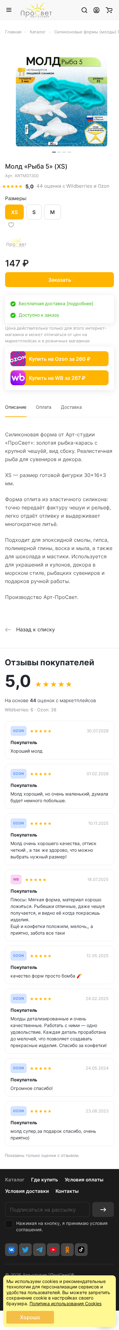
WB (16, 879)
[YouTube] (53, 1249)
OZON (18, 731)
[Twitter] (25, 1249)
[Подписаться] (103, 1209)
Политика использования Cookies (66, 1303)
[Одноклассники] (67, 1249)
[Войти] (96, 10)
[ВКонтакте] (11, 1249)
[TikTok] (81, 1249)
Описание (15, 407)
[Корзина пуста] (109, 10)
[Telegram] (39, 1249)
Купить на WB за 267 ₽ (57, 378)
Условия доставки (27, 1191)
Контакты (67, 1191)
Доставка (71, 407)
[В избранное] (11, 224)
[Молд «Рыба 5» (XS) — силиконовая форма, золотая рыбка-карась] (61, 100)
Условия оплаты (84, 1180)
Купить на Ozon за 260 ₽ (59, 359)
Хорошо (30, 1317)
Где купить (44, 1180)
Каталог (14, 1180)
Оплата (43, 407)
